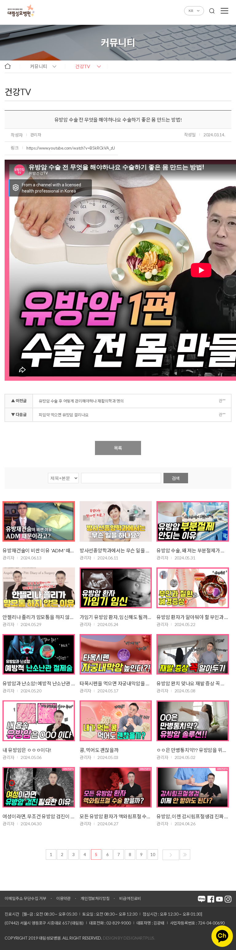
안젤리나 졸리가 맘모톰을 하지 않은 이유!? (38, 617)
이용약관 (63, 898)
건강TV (82, 66)
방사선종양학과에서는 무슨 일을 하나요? (116, 550)
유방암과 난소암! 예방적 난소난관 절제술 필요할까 (38, 683)
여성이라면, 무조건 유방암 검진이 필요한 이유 (38, 816)
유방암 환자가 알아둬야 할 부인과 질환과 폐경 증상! (192, 617)
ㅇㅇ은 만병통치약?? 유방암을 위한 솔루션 (192, 750)
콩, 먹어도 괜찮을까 (99, 750)
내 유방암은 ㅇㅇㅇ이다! (26, 750)
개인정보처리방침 (95, 898)
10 (152, 854)
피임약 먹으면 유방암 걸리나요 (63, 414)
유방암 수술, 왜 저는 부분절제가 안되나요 (192, 550)
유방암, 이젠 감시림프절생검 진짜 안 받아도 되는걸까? (192, 816)
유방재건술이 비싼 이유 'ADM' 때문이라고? (38, 550)
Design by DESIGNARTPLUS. (129, 938)
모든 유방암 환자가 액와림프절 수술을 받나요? (116, 816)
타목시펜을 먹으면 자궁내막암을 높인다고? (116, 683)
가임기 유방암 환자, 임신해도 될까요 (116, 617)
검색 (176, 478)
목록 (118, 448)
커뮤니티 (38, 66)
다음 (171, 855)
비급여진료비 (130, 898)
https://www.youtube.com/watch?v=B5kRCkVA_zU (70, 148)
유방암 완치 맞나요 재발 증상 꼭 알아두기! (192, 683)
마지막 (185, 854)
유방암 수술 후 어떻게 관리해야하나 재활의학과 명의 (81, 401)
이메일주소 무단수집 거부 (25, 898)
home (11, 66)
